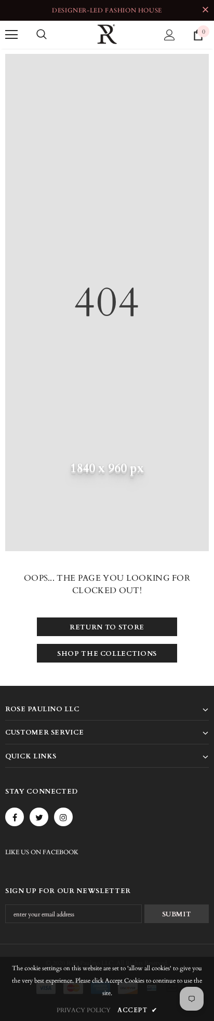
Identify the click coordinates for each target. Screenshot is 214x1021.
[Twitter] (39, 817)
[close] (205, 10)
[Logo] (107, 34)
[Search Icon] (41, 35)
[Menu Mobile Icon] (11, 34)
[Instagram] (63, 817)
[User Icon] (169, 35)
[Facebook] (14, 817)
